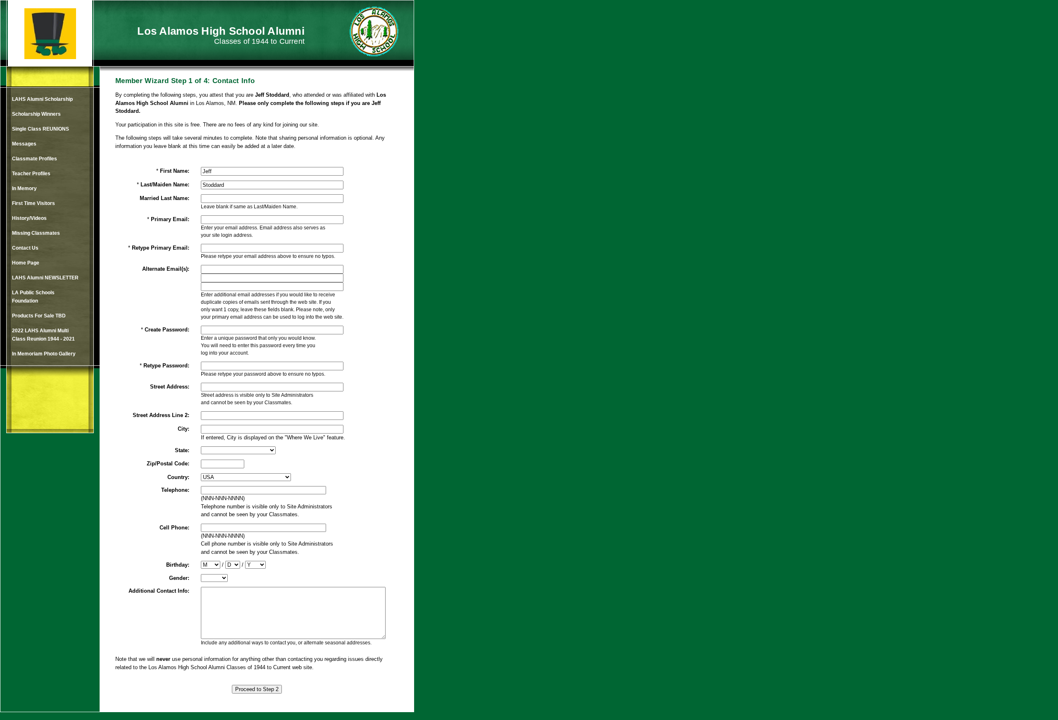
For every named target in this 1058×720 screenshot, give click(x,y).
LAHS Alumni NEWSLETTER (45, 278)
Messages (24, 144)
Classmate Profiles (34, 159)
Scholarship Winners (36, 114)
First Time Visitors (33, 203)
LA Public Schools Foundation (33, 297)
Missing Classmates (36, 233)
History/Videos (29, 218)
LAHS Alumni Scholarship (42, 99)
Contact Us (25, 248)
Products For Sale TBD (39, 316)
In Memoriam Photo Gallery (44, 354)
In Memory (24, 188)
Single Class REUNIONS (40, 129)
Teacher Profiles (31, 173)
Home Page (25, 263)
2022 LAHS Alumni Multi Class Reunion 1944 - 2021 (43, 335)
